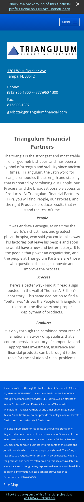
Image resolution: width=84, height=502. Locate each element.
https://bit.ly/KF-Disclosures (35, 420)
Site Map (11, 484)
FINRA (21, 393)
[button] (69, 22)
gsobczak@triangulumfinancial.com (37, 112)
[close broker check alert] (78, 4)
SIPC (28, 393)
